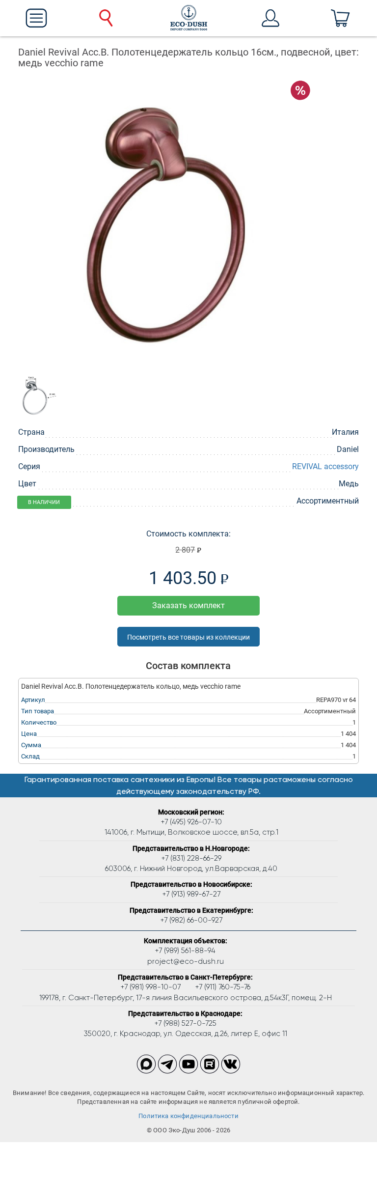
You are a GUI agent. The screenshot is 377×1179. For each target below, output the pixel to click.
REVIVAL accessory (325, 466)
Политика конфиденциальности (188, 1116)
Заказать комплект (188, 605)
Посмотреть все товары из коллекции (188, 637)
